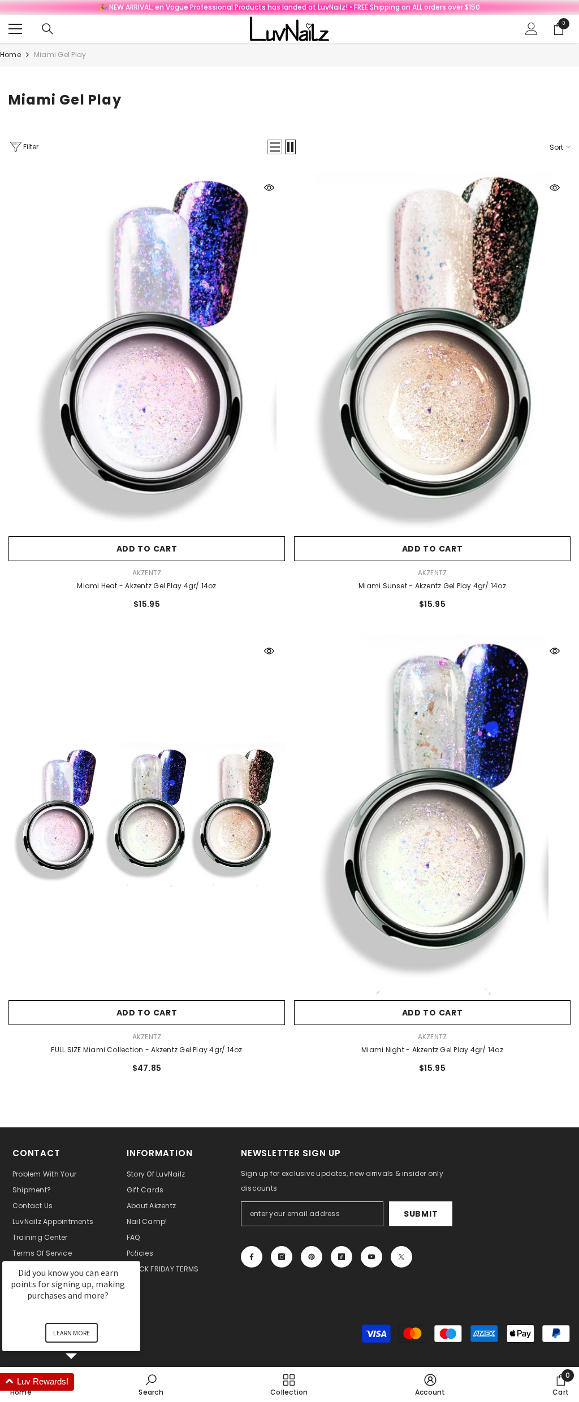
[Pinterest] (311, 1257)
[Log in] (531, 29)
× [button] (135, 1253)
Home (10, 54)
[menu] (15, 29)
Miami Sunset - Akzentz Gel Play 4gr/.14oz (432, 586)
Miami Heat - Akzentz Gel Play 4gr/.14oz (146, 586)
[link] (430, 1384)
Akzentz (147, 573)
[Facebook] (251, 1257)
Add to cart (147, 548)
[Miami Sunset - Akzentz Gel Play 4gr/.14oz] (432, 351)
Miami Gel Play (60, 54)
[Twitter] (401, 1257)
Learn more (71, 1333)
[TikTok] (341, 1257)
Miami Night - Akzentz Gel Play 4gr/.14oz (432, 1049)
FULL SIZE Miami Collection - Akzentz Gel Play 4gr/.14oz (146, 1049)
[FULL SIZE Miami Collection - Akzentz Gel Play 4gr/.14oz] (146, 815)
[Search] (47, 29)
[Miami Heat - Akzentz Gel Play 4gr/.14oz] (146, 351)
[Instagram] (281, 1257)
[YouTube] (371, 1257)
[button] (274, 147)
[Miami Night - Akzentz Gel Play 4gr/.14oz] (432, 815)
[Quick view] (269, 187)
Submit (421, 1213)
